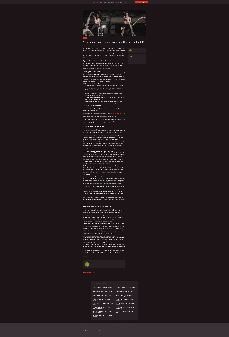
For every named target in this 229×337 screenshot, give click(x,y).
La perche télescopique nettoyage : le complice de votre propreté (103, 312)
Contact (129, 327)
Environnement (119, 2)
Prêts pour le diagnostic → (141, 2)
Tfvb (82, 327)
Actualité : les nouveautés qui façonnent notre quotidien (125, 304)
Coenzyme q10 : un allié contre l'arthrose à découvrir (125, 300)
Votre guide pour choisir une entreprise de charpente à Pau (102, 296)
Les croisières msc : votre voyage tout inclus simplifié (102, 316)
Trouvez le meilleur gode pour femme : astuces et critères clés (124, 296)
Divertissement (107, 2)
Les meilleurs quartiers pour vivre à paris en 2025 (125, 288)
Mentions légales (123, 327)
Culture (101, 2)
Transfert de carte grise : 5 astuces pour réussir (101, 300)
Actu (97, 2)
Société (124, 2)
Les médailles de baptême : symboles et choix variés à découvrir (102, 292)
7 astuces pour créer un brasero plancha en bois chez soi (125, 292)
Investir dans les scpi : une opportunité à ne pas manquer (125, 308)
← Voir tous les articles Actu (89, 272)
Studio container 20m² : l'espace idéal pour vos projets (103, 304)
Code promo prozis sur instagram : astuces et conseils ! (125, 312)
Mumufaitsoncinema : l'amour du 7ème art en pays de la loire (102, 288)
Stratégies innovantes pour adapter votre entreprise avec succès (101, 308)
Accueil (93, 2)
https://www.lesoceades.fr (117, 113)
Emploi (112, 2)
